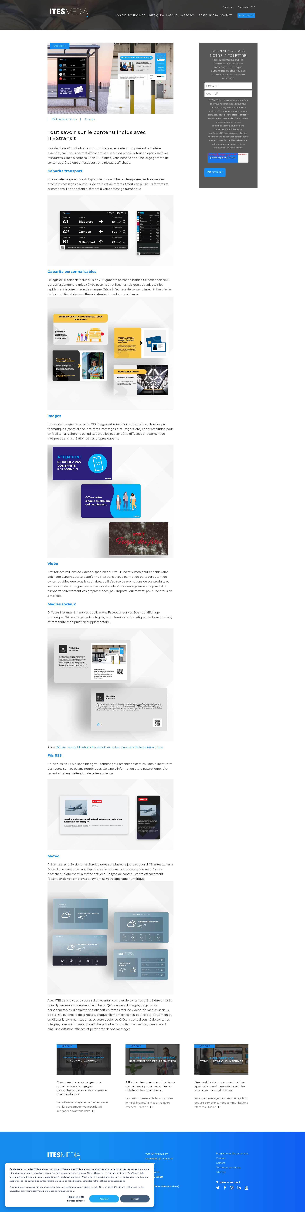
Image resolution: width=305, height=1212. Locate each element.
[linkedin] (241, 1187)
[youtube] (246, 1187)
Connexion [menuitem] (243, 7)
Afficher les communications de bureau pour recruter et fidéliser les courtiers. (150, 1086)
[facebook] (227, 1187)
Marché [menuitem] (171, 15)
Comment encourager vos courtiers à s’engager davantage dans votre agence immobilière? (82, 1088)
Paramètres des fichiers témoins (76, 1198)
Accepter (104, 1199)
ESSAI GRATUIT (246, 15)
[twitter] (220, 1187)
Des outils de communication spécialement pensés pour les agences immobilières (220, 1086)
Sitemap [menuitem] (221, 1172)
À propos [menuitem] (188, 15)
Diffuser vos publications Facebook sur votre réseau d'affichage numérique (109, 747)
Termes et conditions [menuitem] (228, 1167)
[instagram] (233, 1187)
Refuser (135, 1199)
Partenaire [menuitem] (228, 7)
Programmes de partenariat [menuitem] (232, 1153)
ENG (253, 7)
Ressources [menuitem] (207, 15)
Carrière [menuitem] (220, 1162)
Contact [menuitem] (226, 15)
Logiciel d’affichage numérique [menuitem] (138, 15)
